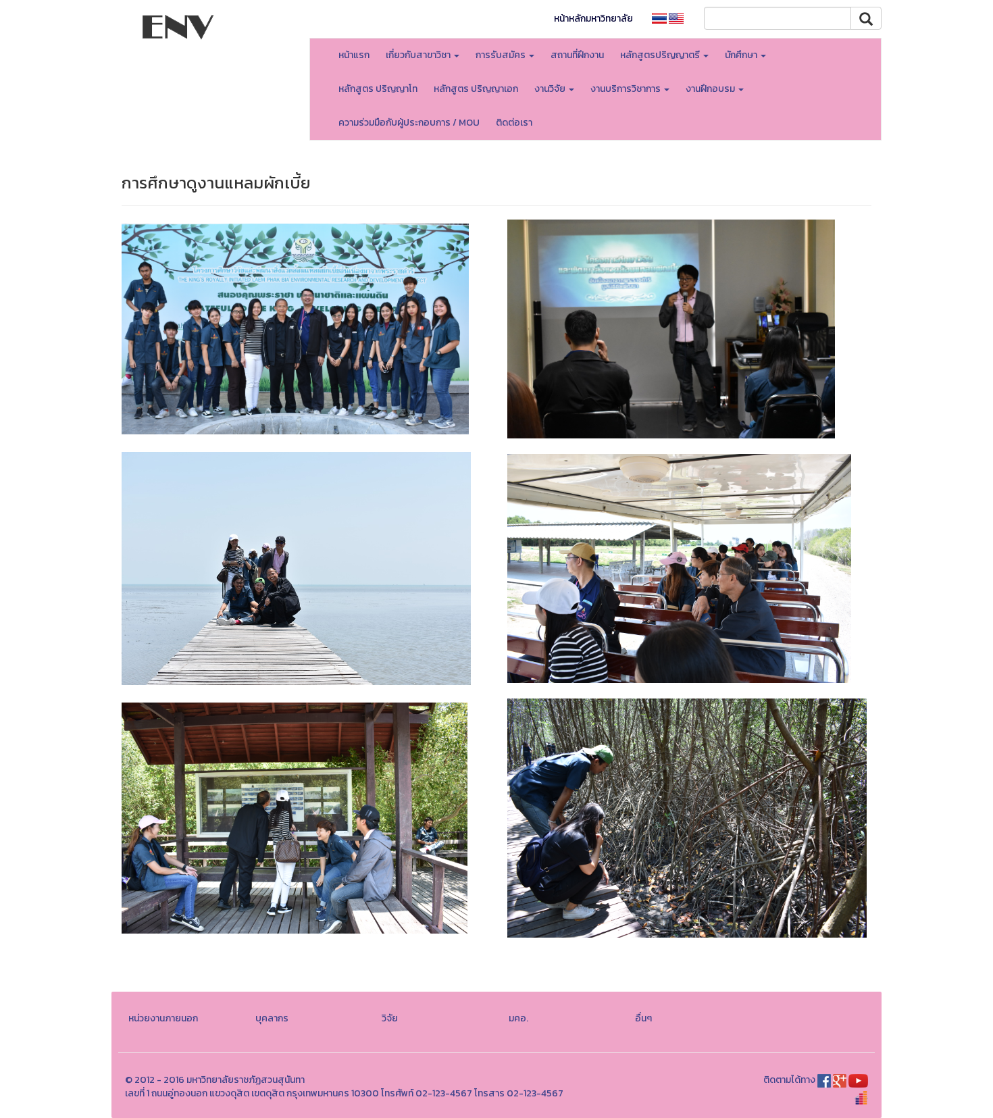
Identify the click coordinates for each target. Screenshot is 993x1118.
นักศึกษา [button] (742, 55)
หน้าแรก (354, 55)
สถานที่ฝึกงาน (577, 55)
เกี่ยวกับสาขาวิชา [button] (419, 55)
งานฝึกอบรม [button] (711, 89)
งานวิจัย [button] (550, 89)
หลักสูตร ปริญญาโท (377, 89)
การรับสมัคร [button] (502, 55)
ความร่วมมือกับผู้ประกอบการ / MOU (409, 123)
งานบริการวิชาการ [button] (626, 89)
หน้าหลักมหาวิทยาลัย (593, 18)
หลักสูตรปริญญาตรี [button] (661, 55)
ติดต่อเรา (514, 123)
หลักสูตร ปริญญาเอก (476, 89)
